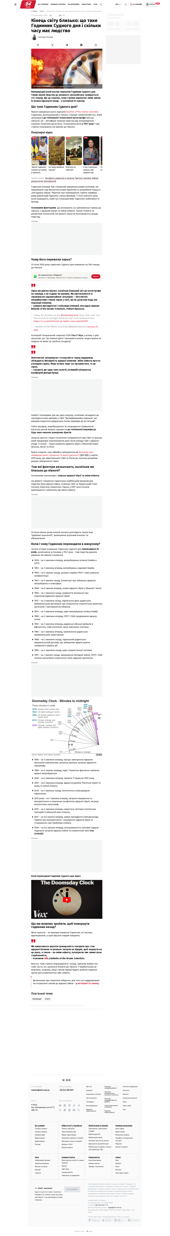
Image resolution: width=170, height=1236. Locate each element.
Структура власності (130, 1098)
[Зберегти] (95, 45)
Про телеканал (91, 1098)
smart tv (120, 1220)
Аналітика (86, 4)
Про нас (89, 1086)
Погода (37, 1144)
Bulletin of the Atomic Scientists (82, 111)
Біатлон (118, 1170)
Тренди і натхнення (96, 1167)
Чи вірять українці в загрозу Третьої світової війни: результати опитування (65, 179)
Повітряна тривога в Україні (72, 1138)
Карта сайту (127, 1105)
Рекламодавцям (91, 1105)
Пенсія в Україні (121, 1147)
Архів (125, 1102)
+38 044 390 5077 (66, 1090)
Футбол (118, 1163)
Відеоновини (40, 1138)
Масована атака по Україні (72, 1141)
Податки (118, 1144)
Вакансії (126, 1094)
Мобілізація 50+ (94, 1134)
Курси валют (120, 1132)
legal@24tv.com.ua (114, 1207)
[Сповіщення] (125, 4)
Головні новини (41, 1129)
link (60, 1105)
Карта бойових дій (69, 1132)
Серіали (38, 1173)
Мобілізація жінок (95, 1138)
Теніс (117, 1167)
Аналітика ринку (95, 1160)
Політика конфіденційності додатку (110, 1100)
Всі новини (43, 4)
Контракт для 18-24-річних (99, 1141)
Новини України (58, 4)
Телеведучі (90, 1102)
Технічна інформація (130, 1086)
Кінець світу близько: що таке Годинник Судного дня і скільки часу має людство (74, 11)
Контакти (126, 1090)
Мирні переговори (69, 1135)
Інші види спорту (121, 1173)
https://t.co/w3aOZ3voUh (46, 321)
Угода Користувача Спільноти (111, 1106)
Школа (64, 1166)
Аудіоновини (40, 1141)
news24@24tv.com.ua (40, 1090)
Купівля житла (94, 1163)
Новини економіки (123, 1126)
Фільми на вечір (41, 1167)
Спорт (118, 1157)
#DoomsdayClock (69, 315)
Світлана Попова (45, 37)
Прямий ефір (40, 1135)
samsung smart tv (133, 1220)
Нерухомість (94, 1157)
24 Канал (34, 11)
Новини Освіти (68, 1157)
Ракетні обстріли (68, 1129)
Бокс (117, 1160)
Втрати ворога (67, 1147)
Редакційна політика (93, 1094)
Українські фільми (42, 1163)
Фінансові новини (122, 1135)
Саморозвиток (67, 1172)
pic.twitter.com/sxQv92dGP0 (74, 321)
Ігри (95, 4)
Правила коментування (109, 1111)
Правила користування (91, 1110)
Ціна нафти (119, 1129)
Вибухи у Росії (67, 1144)
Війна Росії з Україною (72, 1126)
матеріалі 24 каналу (88, 983)
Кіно (37, 1157)
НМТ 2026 (65, 1169)
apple (107, 1220)
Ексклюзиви (73, 4)
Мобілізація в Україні (98, 1126)
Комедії (38, 1170)
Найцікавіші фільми (42, 1160)
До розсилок (72, 1189)
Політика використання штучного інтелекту (111, 1093)
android (94, 1220)
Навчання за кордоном (70, 1175)
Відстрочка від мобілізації (98, 1144)
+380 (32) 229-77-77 (101, 1205)
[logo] (28, 4)
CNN (46, 958)
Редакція (89, 1090)
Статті (42, 11)
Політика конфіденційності (110, 1087)
